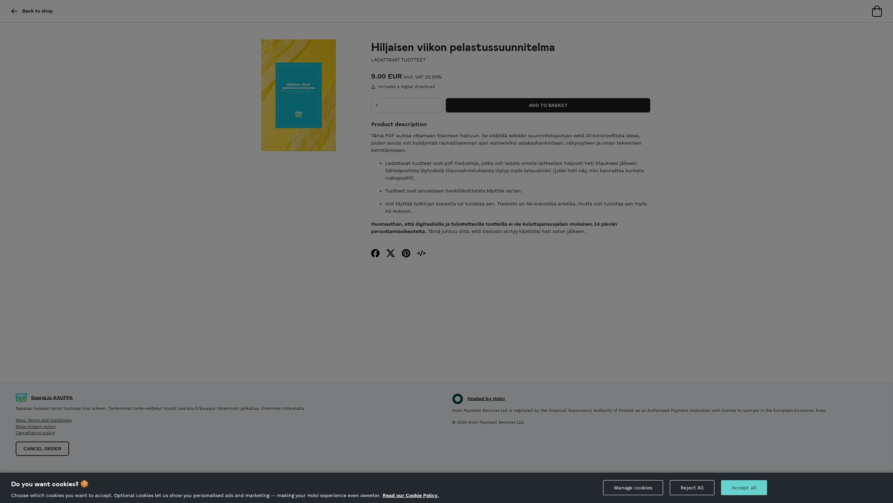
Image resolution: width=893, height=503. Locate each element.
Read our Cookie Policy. (411, 495)
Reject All (692, 487)
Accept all (744, 487)
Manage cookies (633, 487)
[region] (446, 488)
